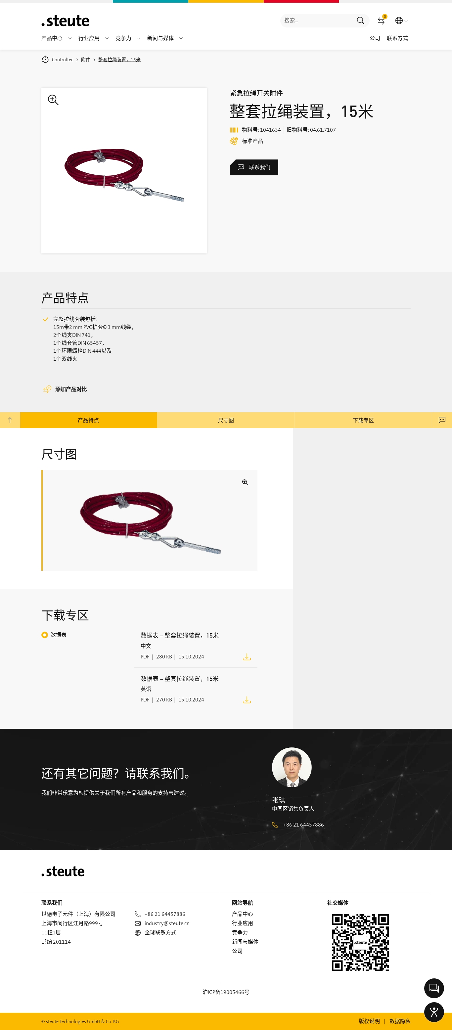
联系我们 (259, 167)
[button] (69, 38)
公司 (237, 951)
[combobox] (316, 20)
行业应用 (242, 923)
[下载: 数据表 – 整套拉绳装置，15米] (247, 656)
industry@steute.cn (167, 923)
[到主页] (65, 20)
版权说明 (369, 1021)
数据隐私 (400, 1021)
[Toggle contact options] (434, 988)
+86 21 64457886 (303, 824)
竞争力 (240, 932)
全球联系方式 (160, 932)
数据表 (59, 634)
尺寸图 (226, 420)
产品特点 (88, 420)
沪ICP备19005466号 (226, 992)
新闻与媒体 (245, 941)
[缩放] (124, 171)
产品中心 (242, 914)
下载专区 (363, 420)
